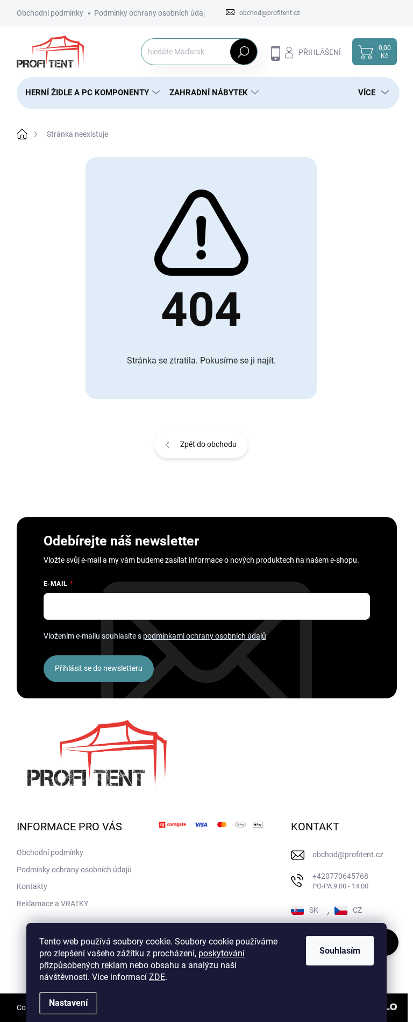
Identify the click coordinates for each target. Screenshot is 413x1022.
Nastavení (68, 1003)
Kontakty (32, 886)
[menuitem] (89, 93)
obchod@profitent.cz (347, 854)
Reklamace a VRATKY (52, 903)
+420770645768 (340, 881)
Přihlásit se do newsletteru (99, 668)
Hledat (243, 51)
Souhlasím (339, 951)
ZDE (157, 977)
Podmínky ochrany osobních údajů (151, 13)
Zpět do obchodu (208, 444)
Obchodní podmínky (50, 13)
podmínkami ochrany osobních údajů (204, 636)
